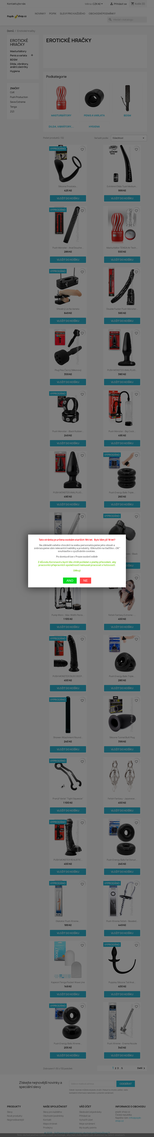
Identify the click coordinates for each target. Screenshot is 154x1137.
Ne (85, 580)
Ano (69, 580)
